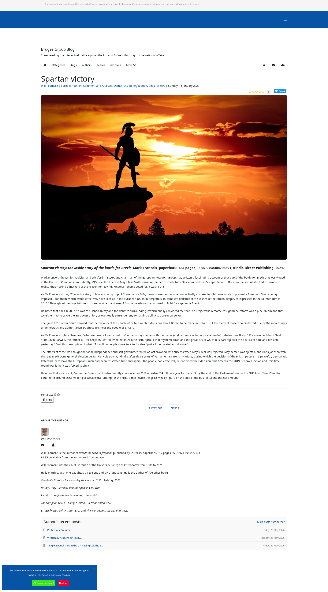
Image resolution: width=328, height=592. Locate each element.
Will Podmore (49, 85)
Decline (63, 583)
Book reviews (157, 85)
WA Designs (175, 581)
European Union (71, 85)
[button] (131, 65)
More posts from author (271, 522)
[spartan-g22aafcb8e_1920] (164, 179)
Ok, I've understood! (43, 583)
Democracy (121, 85)
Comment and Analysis (97, 85)
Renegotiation (138, 85)
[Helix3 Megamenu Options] (285, 19)
